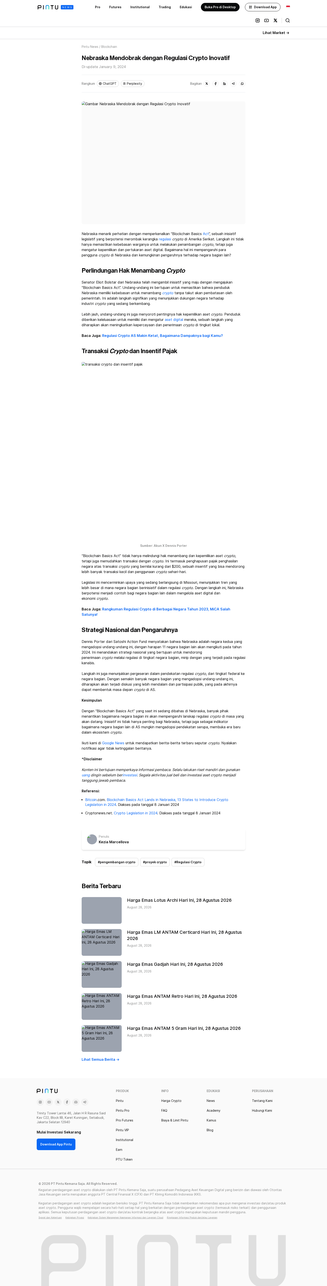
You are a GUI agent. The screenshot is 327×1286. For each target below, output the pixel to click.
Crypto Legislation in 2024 (135, 813)
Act (206, 234)
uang (86, 775)
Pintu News (90, 46)
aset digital (174, 320)
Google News (113, 743)
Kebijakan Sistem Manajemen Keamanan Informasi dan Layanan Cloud (125, 1217)
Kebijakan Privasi (74, 1217)
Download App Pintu (56, 1144)
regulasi (165, 239)
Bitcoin (91, 800)
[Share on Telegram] (233, 84)
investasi (129, 775)
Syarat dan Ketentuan (50, 1217)
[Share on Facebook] (215, 84)
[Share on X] (207, 84)
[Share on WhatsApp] (242, 84)
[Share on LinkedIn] (224, 84)
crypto (167, 293)
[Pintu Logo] (55, 7)
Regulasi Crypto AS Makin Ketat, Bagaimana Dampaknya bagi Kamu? (162, 336)
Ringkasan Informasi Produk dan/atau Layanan (192, 1217)
